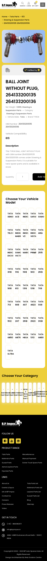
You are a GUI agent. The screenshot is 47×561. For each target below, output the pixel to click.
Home (4, 16)
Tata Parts (14, 16)
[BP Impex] (9, 4)
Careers (5, 500)
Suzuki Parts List (33, 496)
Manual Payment (29, 458)
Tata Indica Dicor (11, 252)
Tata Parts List (32, 483)
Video (4, 508)
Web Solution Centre (33, 557)
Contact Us (6, 496)
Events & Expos (8, 487)
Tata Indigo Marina (19, 233)
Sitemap (30, 504)
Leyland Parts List (34, 492)
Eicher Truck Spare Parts (32, 462)
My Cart (35, 4)
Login (29, 6)
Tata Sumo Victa (18, 252)
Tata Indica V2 (26, 233)
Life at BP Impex (8, 492)
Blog (29, 500)
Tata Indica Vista (33, 233)
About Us (5, 483)
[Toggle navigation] (42, 5)
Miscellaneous (28, 454)
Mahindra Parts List (34, 487)
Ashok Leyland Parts (10, 467)
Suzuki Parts (7, 462)
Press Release (8, 504)
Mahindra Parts (8, 458)
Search (22, 6)
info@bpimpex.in (14, 529)
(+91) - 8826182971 (14, 524)
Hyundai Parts (7, 471)
